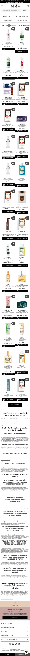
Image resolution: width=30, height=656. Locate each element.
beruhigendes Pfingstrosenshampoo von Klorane (10, 440)
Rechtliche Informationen (9, 639)
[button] (26, 651)
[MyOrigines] (15, 6)
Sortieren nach (21, 20)
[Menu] (2, 6)
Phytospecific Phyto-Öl (4, 471)
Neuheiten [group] (5, 25)
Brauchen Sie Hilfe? (7, 635)
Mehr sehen (15, 405)
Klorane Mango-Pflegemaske (5, 460)
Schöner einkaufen (7, 627)
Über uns (4, 631)
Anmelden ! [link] (15, 618)
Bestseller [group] (13, 25)
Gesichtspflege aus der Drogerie (18, 597)
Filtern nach (7, 20)
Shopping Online (6, 623)
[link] (24, 6)
